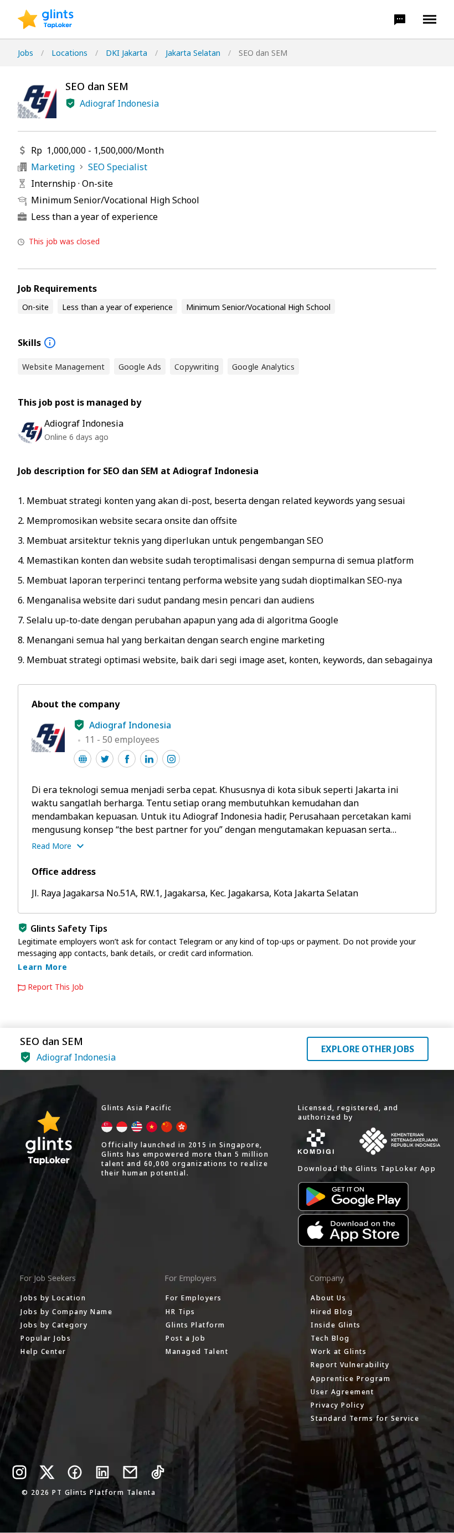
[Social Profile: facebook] (126, 758)
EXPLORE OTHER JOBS (367, 1049)
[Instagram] (19, 1472)
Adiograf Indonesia (119, 103)
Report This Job (56, 987)
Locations (69, 53)
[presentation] (46, 19)
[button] (399, 19)
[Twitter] (47, 1472)
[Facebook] (75, 1472)
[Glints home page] (46, 19)
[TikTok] (158, 1472)
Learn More (43, 967)
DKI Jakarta (126, 53)
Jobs (25, 53)
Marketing (53, 167)
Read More (51, 846)
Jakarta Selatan (193, 53)
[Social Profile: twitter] (104, 758)
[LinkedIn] (102, 1472)
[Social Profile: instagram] (171, 758)
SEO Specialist (117, 167)
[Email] (130, 1472)
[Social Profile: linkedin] (149, 758)
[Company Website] (82, 758)
